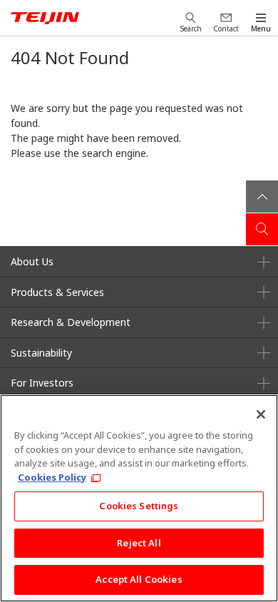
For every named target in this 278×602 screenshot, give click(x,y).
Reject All (138, 542)
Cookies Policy (52, 477)
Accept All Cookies (139, 579)
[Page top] (262, 196)
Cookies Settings (138, 505)
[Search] (262, 229)
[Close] (261, 414)
